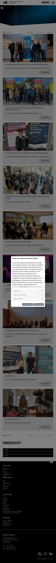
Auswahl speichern (27, 304)
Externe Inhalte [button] (18, 299)
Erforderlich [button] (17, 291)
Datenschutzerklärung (35, 287)
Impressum (15, 287)
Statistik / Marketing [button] (20, 295)
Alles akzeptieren (39, 304)
